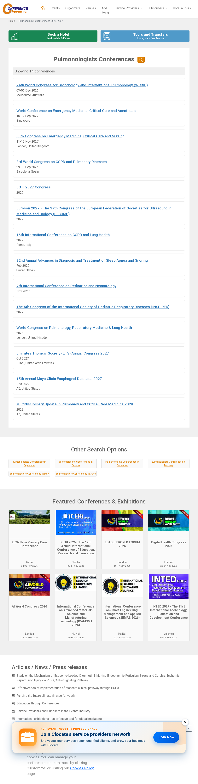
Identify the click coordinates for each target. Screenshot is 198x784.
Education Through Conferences (38, 703)
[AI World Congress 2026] (29, 588)
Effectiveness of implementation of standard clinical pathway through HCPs (68, 688)
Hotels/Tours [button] (182, 8)
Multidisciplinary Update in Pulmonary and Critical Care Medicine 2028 (74, 404)
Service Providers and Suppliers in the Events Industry (53, 711)
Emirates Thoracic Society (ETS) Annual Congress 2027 (62, 353)
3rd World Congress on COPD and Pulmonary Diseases (61, 162)
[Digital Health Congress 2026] (168, 524)
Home (12, 21)
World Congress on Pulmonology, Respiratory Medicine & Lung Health (74, 327)
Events (55, 8)
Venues (91, 8)
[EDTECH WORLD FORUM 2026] (122, 524)
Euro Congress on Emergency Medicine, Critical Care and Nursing (70, 136)
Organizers (72, 8)
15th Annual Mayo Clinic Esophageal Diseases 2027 (59, 378)
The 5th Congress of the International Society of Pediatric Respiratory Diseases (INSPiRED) (92, 307)
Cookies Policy (82, 768)
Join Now (166, 737)
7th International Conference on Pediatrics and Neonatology (66, 286)
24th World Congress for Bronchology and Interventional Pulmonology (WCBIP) (82, 85)
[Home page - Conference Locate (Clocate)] (43, 8)
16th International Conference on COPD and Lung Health (63, 235)
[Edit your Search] (141, 60)
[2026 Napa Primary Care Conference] (29, 524)
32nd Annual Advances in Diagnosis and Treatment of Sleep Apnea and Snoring (82, 260)
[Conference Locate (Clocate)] (17, 9)
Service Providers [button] (127, 8)
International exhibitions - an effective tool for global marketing (59, 719)
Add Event (105, 10)
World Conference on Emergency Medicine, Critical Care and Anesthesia (76, 110)
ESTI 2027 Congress (33, 187)
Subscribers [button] (156, 8)
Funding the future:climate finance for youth (46, 695)
